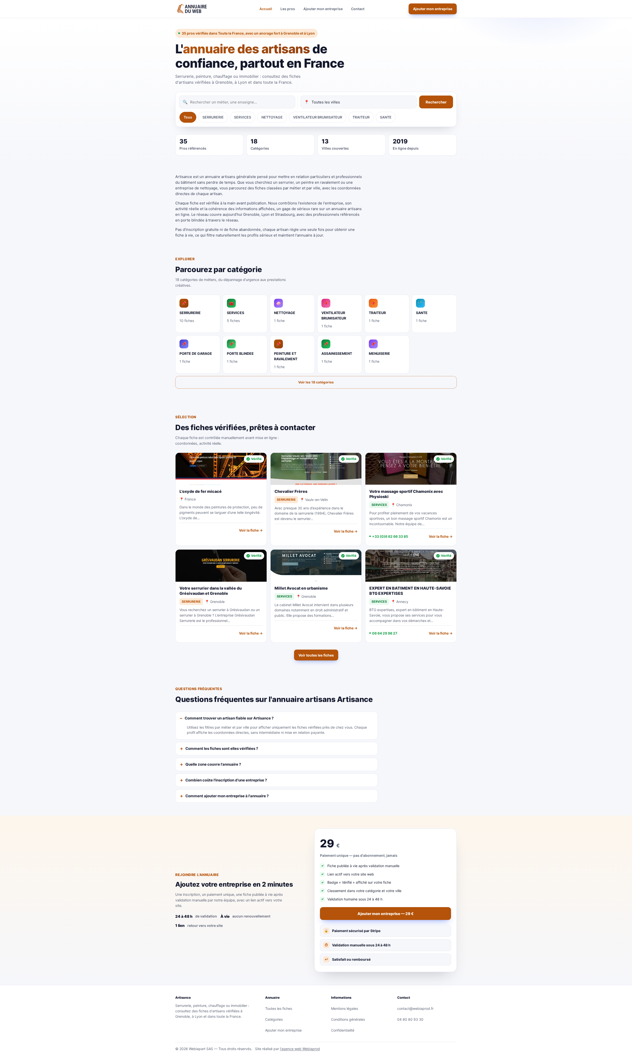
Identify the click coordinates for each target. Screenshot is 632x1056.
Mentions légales (344, 1008)
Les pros (287, 9)
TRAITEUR (361, 117)
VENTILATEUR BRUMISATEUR (317, 117)
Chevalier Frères (291, 491)
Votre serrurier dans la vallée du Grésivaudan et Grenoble (210, 591)
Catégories (274, 1019)
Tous (188, 117)
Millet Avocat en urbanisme (301, 588)
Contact (357, 9)
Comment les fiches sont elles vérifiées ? (221, 748)
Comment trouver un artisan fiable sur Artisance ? (229, 718)
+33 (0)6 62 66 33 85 (390, 536)
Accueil (265, 9)
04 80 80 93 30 (410, 1019)
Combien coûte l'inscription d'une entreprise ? (226, 780)
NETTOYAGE (272, 117)
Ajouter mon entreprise (323, 9)
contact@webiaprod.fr (415, 1008)
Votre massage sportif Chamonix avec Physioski (406, 494)
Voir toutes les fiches (316, 655)
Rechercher (436, 102)
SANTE (386, 117)
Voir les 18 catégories (316, 382)
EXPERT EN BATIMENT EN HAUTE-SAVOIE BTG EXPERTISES (410, 591)
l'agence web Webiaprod (300, 1049)
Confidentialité (342, 1030)
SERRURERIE (213, 117)
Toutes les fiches (278, 1008)
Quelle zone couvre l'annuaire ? (213, 764)
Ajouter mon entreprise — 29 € (385, 913)
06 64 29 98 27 (384, 633)
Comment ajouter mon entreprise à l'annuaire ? (227, 796)
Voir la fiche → (251, 530)
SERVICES (242, 117)
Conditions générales (348, 1019)
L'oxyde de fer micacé (200, 491)
